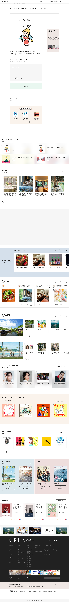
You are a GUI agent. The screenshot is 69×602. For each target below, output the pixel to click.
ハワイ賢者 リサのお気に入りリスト (21, 549)
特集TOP (28, 545)
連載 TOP (61, 281)
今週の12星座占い (54, 549)
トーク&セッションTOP (37, 545)
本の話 (41, 600)
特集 (46, 1)
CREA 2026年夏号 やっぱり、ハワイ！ (29, 547)
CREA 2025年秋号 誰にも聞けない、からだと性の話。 (30, 554)
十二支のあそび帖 (46, 550)
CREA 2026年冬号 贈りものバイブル (29, 552)
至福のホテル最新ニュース (21, 552)
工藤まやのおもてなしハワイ (21, 551)
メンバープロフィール (29, 578)
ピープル (19, 578)
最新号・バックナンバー (12, 578)
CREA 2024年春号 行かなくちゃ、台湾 (29, 566)
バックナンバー (29, 463)
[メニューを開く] (65, 1)
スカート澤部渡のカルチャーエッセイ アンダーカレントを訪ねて (47, 555)
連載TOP (19, 545)
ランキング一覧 (61, 249)
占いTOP (61, 432)
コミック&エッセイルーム (57, 1)
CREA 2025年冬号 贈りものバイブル (29, 560)
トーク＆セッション (50, 1)
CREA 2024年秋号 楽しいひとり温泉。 (29, 562)
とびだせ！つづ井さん (46, 549)
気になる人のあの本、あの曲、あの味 (38, 547)
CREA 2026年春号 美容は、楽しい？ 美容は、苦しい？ (30, 550)
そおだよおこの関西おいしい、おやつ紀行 (21, 554)
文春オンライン (37, 600)
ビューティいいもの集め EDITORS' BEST (20, 558)
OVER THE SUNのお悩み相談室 (38, 551)
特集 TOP (61, 315)
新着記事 (41, 1)
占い (62, 1)
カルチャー (10, 550)
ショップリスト (8, 491)
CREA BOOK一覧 (61, 500)
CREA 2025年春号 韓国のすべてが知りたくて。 (30, 558)
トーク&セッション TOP (61, 366)
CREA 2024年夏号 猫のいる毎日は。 (29, 565)
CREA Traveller (28, 600)
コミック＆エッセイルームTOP (61, 401)
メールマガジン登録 (53, 584)
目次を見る (8, 486)
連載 (43, 1)
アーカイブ (10, 557)
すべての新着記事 (11, 545)
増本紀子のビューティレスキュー (21, 562)
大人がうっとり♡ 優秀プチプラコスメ (21, 560)
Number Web (33, 600)
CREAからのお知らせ (11, 562)
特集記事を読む (8, 488)
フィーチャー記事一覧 (61, 171)
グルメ (10, 549)
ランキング (10, 556)
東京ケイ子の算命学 (55, 550)
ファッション (10, 554)
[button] (3, 202)
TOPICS (10, 561)
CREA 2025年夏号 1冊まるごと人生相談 (29, 556)
